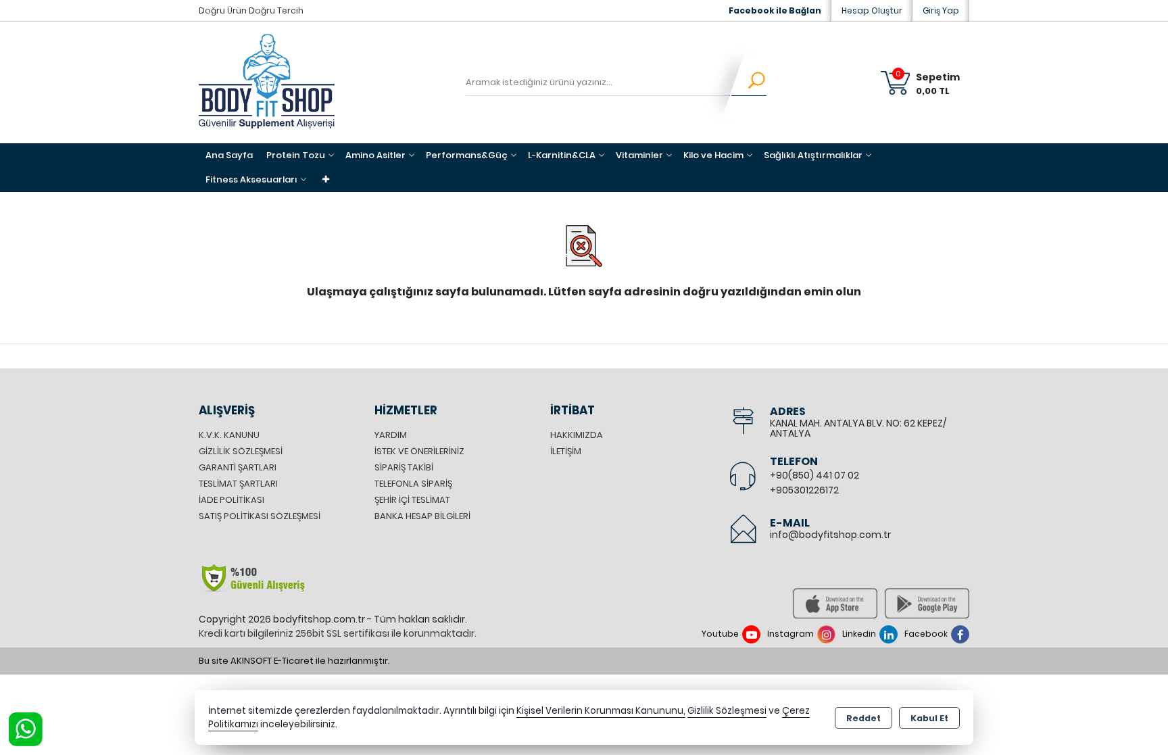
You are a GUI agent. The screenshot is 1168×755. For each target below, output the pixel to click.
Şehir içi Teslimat (412, 499)
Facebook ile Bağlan (775, 10)
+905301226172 (804, 490)
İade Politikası (231, 499)
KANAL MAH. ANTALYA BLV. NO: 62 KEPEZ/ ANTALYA (858, 428)
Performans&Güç (467, 155)
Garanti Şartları (237, 467)
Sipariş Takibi (403, 467)
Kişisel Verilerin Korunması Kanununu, (600, 710)
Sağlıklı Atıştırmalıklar (813, 155)
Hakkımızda (576, 435)
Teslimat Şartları (238, 483)
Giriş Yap (941, 10)
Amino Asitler (375, 155)
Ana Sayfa (229, 155)
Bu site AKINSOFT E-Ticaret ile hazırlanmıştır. (294, 660)
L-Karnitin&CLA (561, 155)
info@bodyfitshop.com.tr (830, 534)
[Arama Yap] (747, 82)
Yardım (390, 435)
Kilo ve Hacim (713, 155)
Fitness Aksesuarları (251, 179)
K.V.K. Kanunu (229, 435)
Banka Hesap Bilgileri (422, 516)
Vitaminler (639, 155)
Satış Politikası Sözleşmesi (259, 516)
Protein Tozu (295, 155)
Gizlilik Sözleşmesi (241, 451)
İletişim (565, 451)
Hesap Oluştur (872, 10)
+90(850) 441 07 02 (814, 475)
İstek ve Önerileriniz (419, 451)
